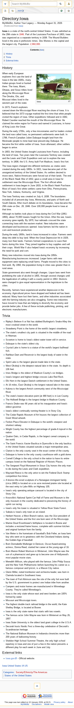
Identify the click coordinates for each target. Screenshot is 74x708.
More (20, 11)
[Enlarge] (69, 101)
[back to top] (37, 686)
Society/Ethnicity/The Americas (31, 672)
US (26, 666)
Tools (69, 11)
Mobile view (49, 704)
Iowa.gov (10, 658)
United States (14, 666)
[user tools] (69, 4)
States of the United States (18, 675)
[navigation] (5, 4)
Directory (5, 11)
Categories (8, 672)
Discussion (12, 11)
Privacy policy (59, 702)
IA (23, 666)
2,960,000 (35, 44)
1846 (21, 34)
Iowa (21, 26)
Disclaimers (37, 704)
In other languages (61, 11)
